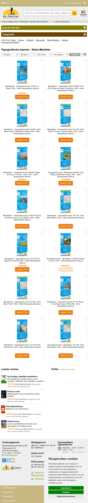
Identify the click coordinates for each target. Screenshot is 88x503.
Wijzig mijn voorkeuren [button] (66, 496)
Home (13, 40)
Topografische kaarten (10, 42)
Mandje (84, 3)
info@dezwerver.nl (11, 455)
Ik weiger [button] (66, 492)
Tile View (85, 54)
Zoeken (74, 13)
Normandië (40, 40)
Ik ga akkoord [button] (66, 488)
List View (83, 54)
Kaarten (65, 40)
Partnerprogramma (9, 500)
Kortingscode (7, 492)
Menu (6, 3)
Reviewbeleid (7, 496)
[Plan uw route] (13, 460)
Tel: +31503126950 (73, 3)
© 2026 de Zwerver (9, 487)
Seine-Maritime (53, 40)
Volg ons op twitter (68, 369)
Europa (21, 40)
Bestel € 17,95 (22, 97)
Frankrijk (30, 40)
